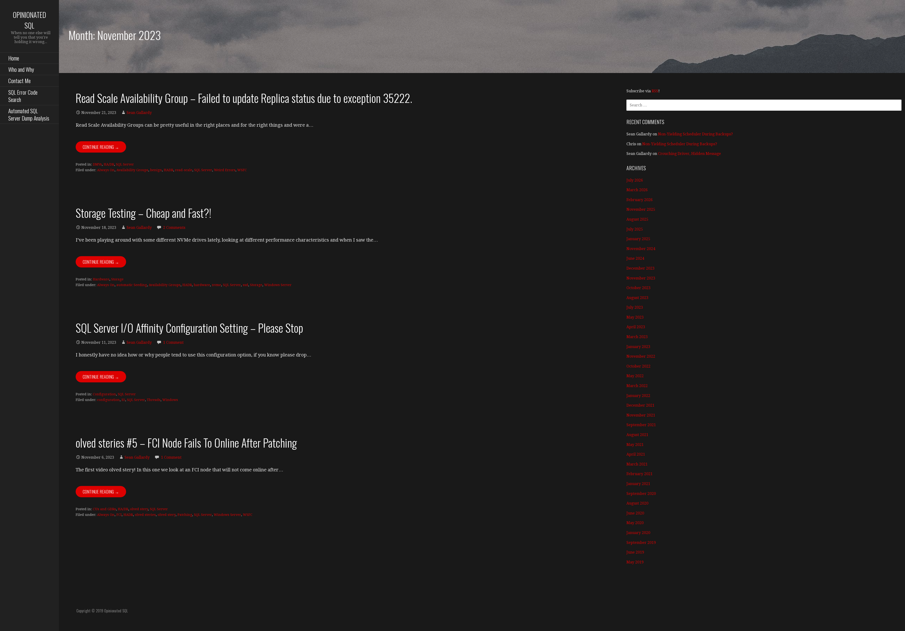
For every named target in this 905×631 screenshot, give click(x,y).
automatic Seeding (131, 285)
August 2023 (637, 297)
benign (156, 170)
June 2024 (635, 258)
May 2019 (635, 562)
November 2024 (640, 249)
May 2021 (635, 444)
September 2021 (641, 425)
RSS (655, 91)
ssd (245, 285)
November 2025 (640, 209)
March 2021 (637, 464)
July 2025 (634, 229)
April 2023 (635, 327)
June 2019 (635, 552)
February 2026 (639, 200)
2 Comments (174, 227)
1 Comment (173, 342)
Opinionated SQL (29, 20)
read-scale (183, 170)
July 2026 (634, 180)
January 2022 (638, 395)
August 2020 (637, 503)
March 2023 (637, 337)
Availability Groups (132, 170)
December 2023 (640, 268)
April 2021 (635, 454)
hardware (202, 285)
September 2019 (641, 542)
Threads (153, 400)
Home (13, 58)
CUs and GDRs (104, 509)
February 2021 (639, 474)
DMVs (97, 164)
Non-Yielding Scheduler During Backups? (695, 134)
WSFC (242, 170)
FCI (119, 515)
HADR (168, 170)
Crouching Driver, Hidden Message (689, 153)
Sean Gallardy (139, 112)
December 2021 (640, 405)
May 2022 (635, 376)
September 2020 (641, 493)
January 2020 (638, 532)
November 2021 (640, 415)
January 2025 (638, 239)
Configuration (104, 394)
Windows (170, 400)
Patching (184, 515)
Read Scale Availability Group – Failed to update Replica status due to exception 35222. (244, 97)
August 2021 (637, 435)
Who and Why (21, 69)
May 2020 (635, 523)
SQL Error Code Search (22, 96)
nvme (216, 285)
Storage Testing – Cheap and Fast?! (143, 212)
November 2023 (640, 278)
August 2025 (637, 219)
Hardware (101, 279)
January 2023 (638, 346)
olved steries (145, 515)
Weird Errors (224, 170)
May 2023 (635, 317)
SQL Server (125, 164)
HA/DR (109, 164)
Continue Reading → (101, 147)
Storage (117, 279)
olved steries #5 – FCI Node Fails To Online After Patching (186, 442)
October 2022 (638, 366)
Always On (106, 170)
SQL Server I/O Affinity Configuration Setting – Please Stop (189, 327)
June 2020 (635, 513)
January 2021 (638, 483)
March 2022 (637, 386)
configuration (108, 400)
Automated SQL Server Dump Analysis (28, 114)
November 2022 (640, 356)
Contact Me (19, 80)
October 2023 (638, 288)
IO (123, 400)
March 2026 (637, 190)
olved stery (139, 509)
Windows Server (278, 285)
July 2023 (634, 307)
